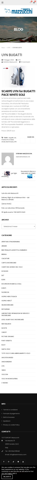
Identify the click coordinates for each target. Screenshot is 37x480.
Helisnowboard (7, 305)
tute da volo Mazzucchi (10, 193)
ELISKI (3, 280)
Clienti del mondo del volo (12, 267)
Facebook (5, 292)
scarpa (11, 140)
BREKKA (4, 254)
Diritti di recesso (9, 417)
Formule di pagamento (11, 413)
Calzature (5, 258)
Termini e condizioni (10, 410)
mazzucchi (5, 140)
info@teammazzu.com (18, 455)
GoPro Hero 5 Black (9, 296)
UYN (8, 47)
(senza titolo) (6, 204)
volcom (5, 374)
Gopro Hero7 (7, 301)
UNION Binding (7, 362)
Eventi (4, 288)
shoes (3, 142)
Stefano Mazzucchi (10, 62)
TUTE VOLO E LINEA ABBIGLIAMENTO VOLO (16, 353)
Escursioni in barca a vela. (11, 284)
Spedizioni (6, 421)
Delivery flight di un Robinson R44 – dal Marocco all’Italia (15, 198)
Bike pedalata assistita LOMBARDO (14, 250)
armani (4, 246)
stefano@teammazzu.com (23, 156)
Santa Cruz (6, 349)
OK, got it (7, 477)
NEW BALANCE (6, 324)
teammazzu (10, 142)
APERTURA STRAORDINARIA (11, 242)
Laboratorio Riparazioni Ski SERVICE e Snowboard (15, 314)
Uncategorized (7, 358)
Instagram (6, 309)
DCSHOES (5, 271)
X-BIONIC (5, 383)
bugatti (11, 138)
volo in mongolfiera (9, 379)
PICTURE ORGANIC (8, 336)
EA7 (3, 275)
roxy (3, 345)
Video (4, 370)
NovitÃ (4, 328)
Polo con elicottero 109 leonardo (13, 208)
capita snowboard (9, 263)
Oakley (4, 332)
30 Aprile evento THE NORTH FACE (13, 212)
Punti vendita (7, 341)
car (15, 138)
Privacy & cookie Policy (11, 425)
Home (3, 47)
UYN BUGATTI (12, 55)
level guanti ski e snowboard (13, 320)
